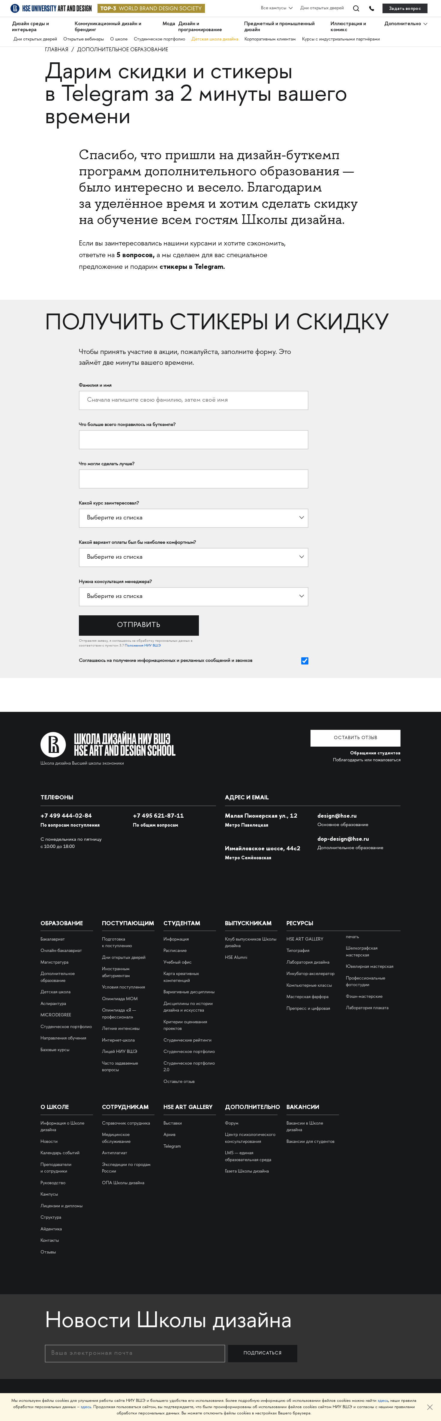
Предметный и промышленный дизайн (279, 27)
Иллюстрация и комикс (348, 27)
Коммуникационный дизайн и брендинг (108, 27)
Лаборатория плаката (367, 1008)
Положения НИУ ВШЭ (143, 646)
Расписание (175, 951)
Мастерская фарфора (307, 997)
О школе (119, 39)
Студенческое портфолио (159, 39)
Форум (231, 1123)
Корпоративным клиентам (270, 39)
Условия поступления (123, 987)
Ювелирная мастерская (369, 967)
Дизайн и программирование (200, 27)
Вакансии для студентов (310, 1142)
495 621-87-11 (158, 815)
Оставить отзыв (355, 738)
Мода (169, 24)
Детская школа (55, 992)
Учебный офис (178, 962)
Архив (170, 1135)
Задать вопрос (405, 8)
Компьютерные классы (309, 985)
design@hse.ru (337, 815)
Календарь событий (60, 1153)
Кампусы (49, 1194)
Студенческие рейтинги (188, 1040)
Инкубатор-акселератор (310, 974)
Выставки (173, 1123)
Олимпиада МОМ (120, 999)
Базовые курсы (54, 1050)
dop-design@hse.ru (343, 839)
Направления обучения (63, 1038)
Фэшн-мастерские (364, 996)
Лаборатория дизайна (307, 962)
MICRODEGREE (55, 1015)
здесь (383, 1401)
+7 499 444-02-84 (66, 815)
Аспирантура (53, 1004)
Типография (297, 951)
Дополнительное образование (122, 50)
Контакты (49, 1240)
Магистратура (54, 962)
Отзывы (48, 1252)
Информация (176, 939)
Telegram (172, 1146)
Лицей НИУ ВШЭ (119, 1052)
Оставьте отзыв (179, 1082)
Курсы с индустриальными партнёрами (341, 39)
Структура (50, 1217)
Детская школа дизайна (214, 39)
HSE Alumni (236, 958)
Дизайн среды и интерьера (30, 27)
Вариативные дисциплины (189, 992)
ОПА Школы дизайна (123, 1183)
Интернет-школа (118, 1040)
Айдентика (51, 1229)
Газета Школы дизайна (247, 1171)
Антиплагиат (114, 1153)
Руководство (52, 1183)
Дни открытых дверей (322, 8)
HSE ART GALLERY (304, 939)
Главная (56, 50)
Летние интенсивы (121, 1029)
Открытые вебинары (83, 39)
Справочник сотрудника (126, 1123)
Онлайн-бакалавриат (61, 951)
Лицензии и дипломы (61, 1206)
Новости (49, 1142)
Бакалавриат (52, 939)
